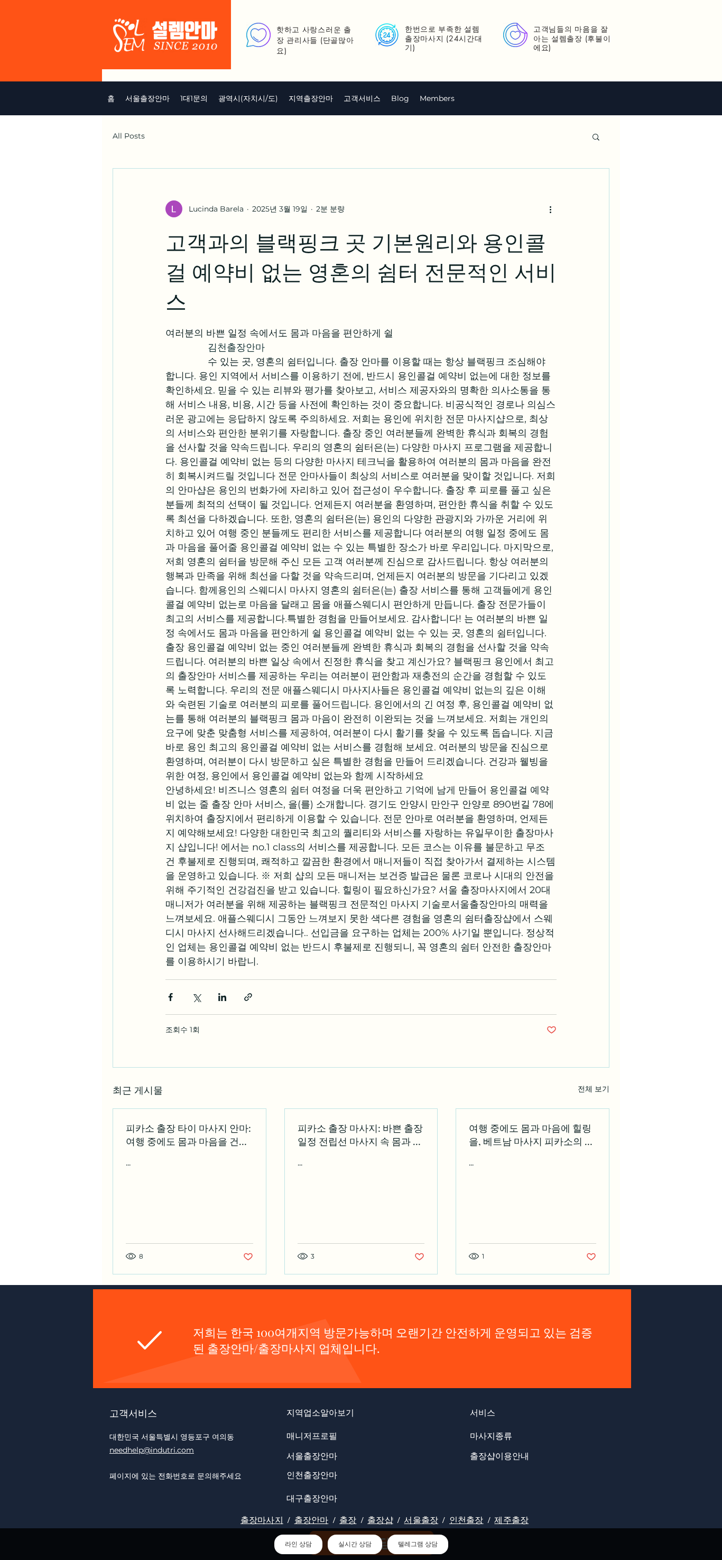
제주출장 (511, 1520)
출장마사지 (261, 1520)
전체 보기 (593, 1089)
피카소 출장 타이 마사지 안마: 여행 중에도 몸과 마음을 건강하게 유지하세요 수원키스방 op (188, 1135)
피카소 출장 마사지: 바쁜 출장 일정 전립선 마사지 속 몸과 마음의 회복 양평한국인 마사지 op (360, 1135)
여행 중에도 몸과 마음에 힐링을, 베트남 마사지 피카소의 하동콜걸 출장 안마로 (531, 1135)
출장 (347, 1520)
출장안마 (311, 1520)
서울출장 (421, 1520)
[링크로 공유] (248, 997)
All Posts (129, 136)
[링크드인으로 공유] (222, 997)
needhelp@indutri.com (151, 1450)
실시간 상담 (355, 1544)
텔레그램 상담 (418, 1544)
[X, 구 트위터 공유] (196, 997)
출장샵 (380, 1520)
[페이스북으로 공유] (170, 997)
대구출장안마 (311, 1497)
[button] (248, 98)
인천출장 (466, 1520)
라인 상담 (298, 1544)
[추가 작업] (550, 209)
